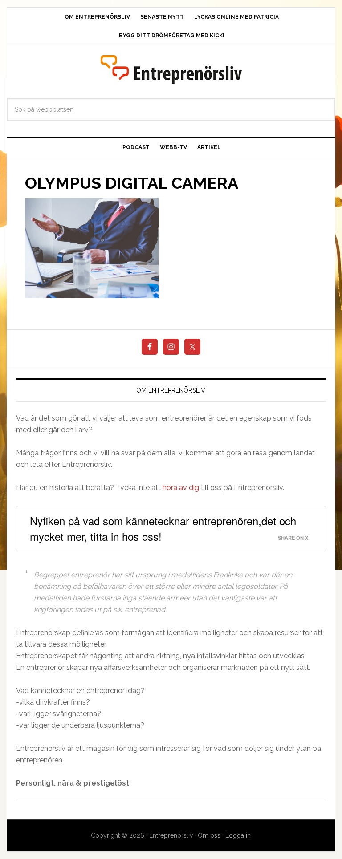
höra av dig (181, 487)
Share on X (293, 537)
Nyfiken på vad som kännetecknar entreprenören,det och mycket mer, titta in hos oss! (163, 528)
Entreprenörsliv (170, 69)
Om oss (209, 835)
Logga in (238, 835)
